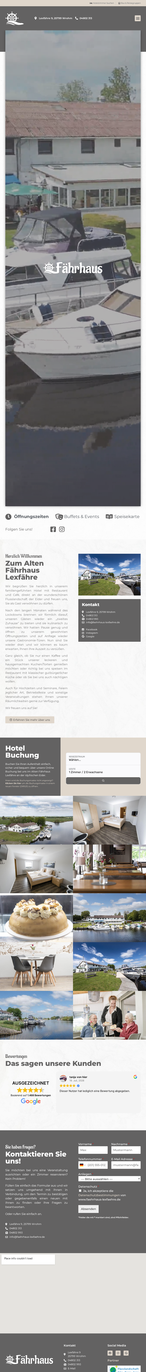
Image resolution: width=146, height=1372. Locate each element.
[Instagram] (118, 1353)
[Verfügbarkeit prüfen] (103, 780)
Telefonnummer (91, 1159)
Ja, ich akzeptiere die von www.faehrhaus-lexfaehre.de (102, 1195)
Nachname (120, 1144)
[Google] (126, 1353)
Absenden (88, 1209)
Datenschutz (88, 1186)
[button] (138, 18)
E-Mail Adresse (122, 1159)
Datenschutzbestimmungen (99, 1195)
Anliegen (85, 1174)
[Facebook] (110, 1353)
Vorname (85, 1144)
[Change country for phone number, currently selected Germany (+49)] (82, 1165)
